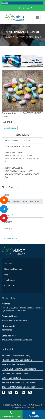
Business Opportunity (13, 269)
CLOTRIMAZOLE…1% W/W (17, 147)
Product (8, 37)
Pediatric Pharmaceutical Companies (18, 382)
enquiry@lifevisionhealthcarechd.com (17, 340)
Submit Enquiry (10, 238)
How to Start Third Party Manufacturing (19, 369)
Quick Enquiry (10, 128)
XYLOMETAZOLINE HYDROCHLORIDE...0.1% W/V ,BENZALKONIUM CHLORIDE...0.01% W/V (21, 157)
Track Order (9, 280)
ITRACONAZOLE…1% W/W (17, 140)
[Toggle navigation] (37, 17)
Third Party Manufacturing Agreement (18, 387)
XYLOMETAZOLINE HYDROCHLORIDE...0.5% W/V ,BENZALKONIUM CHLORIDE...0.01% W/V (21, 172)
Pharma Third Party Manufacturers (17, 360)
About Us (8, 263)
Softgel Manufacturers (11, 378)
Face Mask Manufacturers (13, 364)
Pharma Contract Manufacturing (16, 355)
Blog (6, 274)
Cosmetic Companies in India (15, 373)
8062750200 (7, 330)
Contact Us (9, 285)
